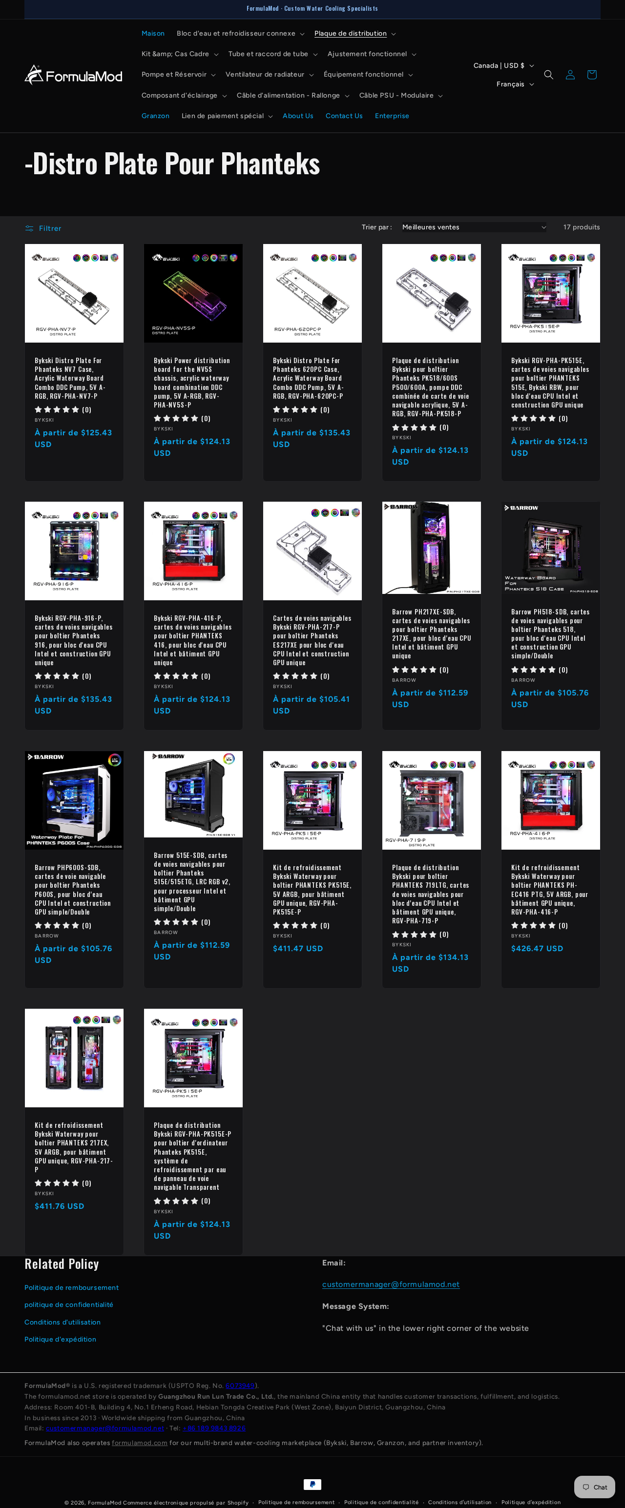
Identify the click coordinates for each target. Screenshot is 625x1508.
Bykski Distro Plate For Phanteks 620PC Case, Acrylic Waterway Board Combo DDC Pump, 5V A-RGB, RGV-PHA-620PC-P (308, 378)
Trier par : (377, 227)
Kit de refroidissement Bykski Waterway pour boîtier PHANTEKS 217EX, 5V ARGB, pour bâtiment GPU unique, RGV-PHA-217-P (74, 1147)
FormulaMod (104, 1503)
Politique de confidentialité (381, 1502)
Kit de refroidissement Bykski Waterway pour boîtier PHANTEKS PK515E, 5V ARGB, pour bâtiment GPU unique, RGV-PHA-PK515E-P (312, 889)
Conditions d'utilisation (62, 1322)
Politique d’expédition (531, 1502)
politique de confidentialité (69, 1305)
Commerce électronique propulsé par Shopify (186, 1503)
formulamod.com (139, 1443)
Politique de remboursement (71, 1288)
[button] (240, 33)
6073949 (240, 1385)
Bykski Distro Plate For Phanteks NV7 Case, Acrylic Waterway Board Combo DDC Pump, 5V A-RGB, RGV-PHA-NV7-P (70, 378)
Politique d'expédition (60, 1339)
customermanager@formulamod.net (391, 1284)
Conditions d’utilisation (460, 1502)
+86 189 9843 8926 (214, 1428)
